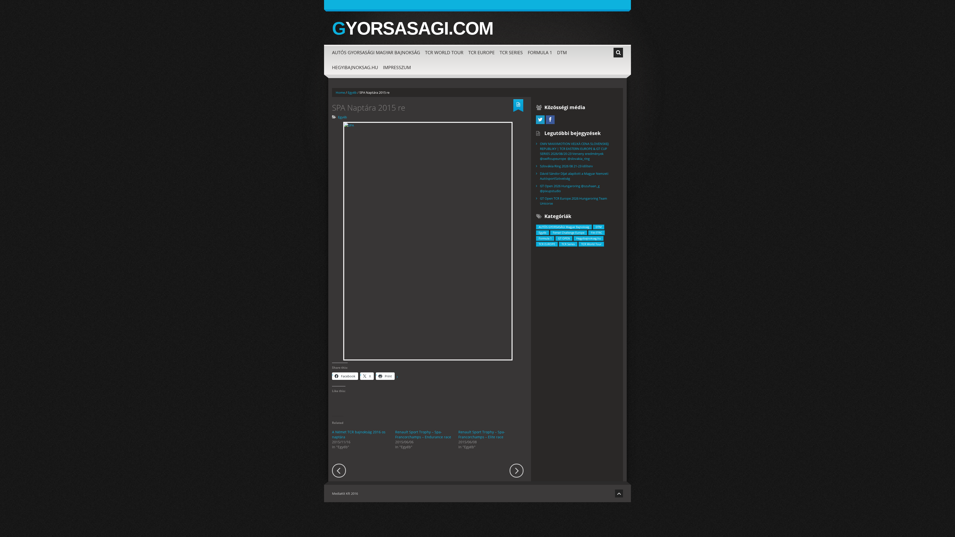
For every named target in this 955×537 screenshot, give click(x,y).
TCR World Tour (444, 52)
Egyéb (352, 92)
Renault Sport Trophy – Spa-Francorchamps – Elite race (481, 434)
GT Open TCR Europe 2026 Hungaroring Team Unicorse (573, 201)
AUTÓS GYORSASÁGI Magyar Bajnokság (376, 52)
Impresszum (397, 67)
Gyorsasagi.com (412, 28)
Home (340, 92)
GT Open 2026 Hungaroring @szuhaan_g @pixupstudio (570, 188)
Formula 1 (540, 52)
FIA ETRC (596, 232)
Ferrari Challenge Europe (568, 232)
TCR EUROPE (481, 52)
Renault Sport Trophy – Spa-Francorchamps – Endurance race (423, 434)
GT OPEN (564, 238)
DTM (562, 52)
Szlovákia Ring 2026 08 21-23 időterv (566, 166)
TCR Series (511, 52)
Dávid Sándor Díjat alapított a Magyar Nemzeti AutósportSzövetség (574, 176)
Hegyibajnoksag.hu (355, 67)
